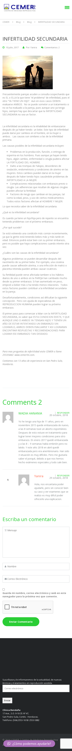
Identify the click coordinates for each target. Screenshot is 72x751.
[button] (29, 743)
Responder (63, 412)
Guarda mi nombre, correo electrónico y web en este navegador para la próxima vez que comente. (34, 594)
